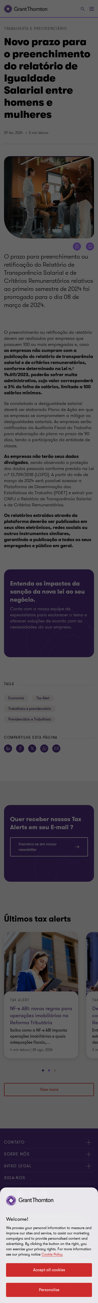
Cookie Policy (52, 1254)
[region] (49, 1245)
